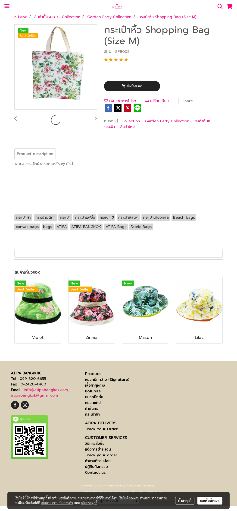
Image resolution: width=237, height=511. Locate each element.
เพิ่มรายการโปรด (122, 101)
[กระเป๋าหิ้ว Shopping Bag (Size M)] (56, 67)
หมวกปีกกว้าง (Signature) (107, 379)
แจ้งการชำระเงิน (98, 449)
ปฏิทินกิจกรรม (96, 467)
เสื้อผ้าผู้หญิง (95, 385)
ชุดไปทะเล (93, 391)
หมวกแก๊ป (93, 403)
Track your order (101, 455)
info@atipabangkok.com (46, 390)
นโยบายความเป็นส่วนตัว (57, 503)
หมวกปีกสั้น (94, 397)
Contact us (95, 472)
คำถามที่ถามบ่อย (98, 461)
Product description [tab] (35, 154)
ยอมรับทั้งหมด (210, 500)
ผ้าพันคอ (91, 408)
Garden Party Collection (168, 121)
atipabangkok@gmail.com (34, 395)
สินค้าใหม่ (127, 126)
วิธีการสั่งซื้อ (95, 443)
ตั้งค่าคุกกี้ (184, 500)
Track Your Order (101, 429)
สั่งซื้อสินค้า (133, 86)
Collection (131, 121)
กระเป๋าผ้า (92, 414)
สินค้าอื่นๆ (203, 121)
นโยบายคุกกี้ (89, 503)
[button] (218, 6)
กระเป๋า (110, 126)
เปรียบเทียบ (159, 101)
